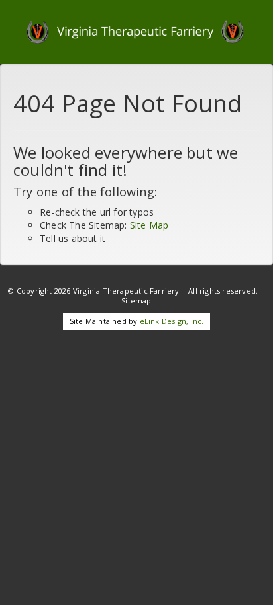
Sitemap (136, 300)
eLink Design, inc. (172, 321)
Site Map (149, 225)
